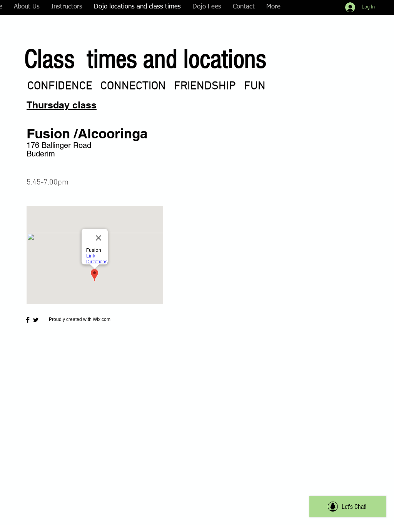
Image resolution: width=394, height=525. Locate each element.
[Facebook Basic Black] (28, 320)
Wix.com (101, 319)
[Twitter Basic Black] (36, 320)
